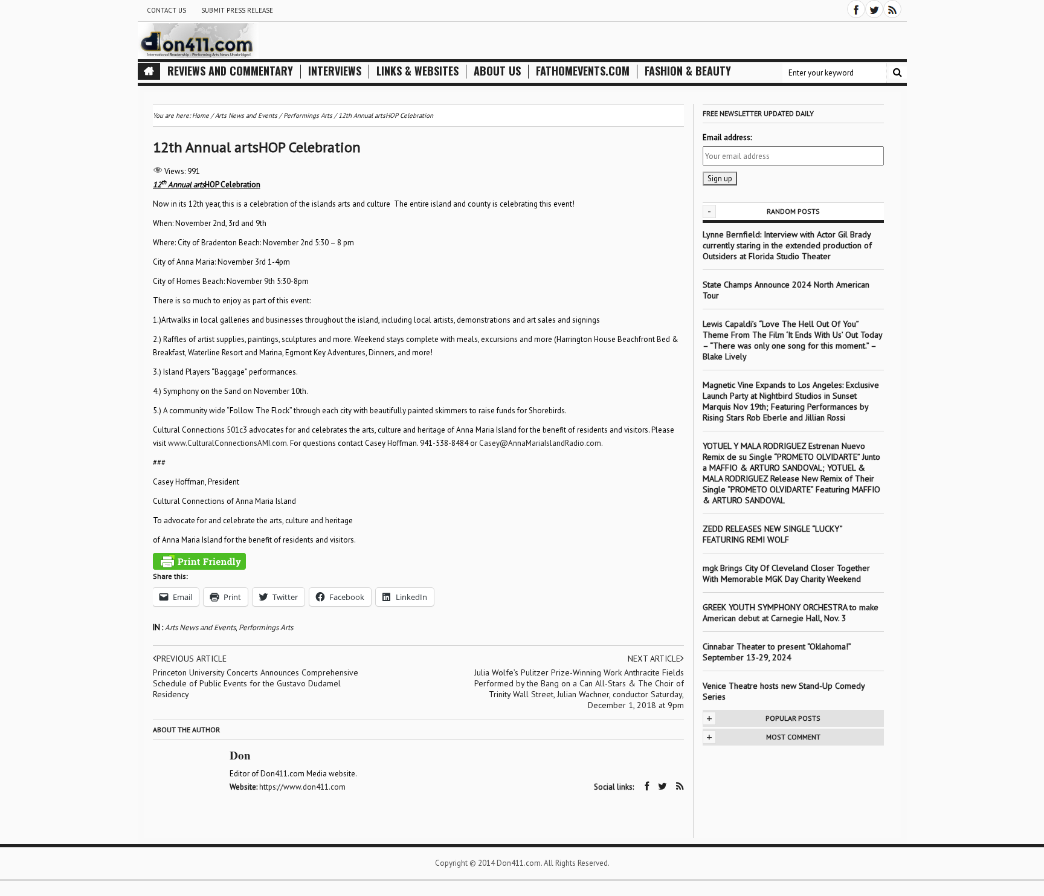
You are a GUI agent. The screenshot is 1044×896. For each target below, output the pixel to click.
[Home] (149, 71)
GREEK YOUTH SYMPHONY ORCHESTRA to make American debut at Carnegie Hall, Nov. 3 (790, 613)
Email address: (727, 137)
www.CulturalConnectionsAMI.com (227, 443)
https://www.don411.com (302, 787)
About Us (497, 71)
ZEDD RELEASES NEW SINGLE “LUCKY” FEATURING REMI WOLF (772, 534)
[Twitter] (874, 9)
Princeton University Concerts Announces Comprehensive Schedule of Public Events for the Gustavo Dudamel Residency (255, 683)
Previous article (191, 658)
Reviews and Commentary (230, 71)
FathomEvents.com (583, 71)
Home (200, 115)
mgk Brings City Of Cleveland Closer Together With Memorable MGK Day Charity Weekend (786, 573)
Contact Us (166, 10)
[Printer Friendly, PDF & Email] (199, 561)
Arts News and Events (200, 627)
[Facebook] (856, 9)
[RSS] (892, 9)
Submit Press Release (237, 10)
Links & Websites (417, 71)
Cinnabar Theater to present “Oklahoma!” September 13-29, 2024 (777, 652)
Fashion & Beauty (688, 71)
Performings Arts (266, 627)
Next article (654, 658)
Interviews (334, 71)
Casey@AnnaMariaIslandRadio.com (540, 443)
